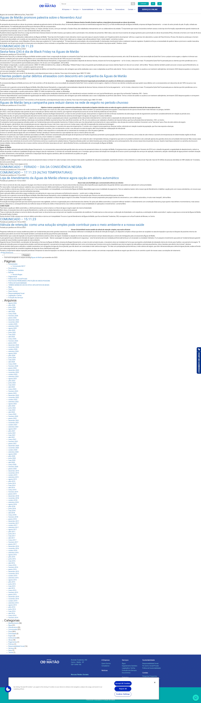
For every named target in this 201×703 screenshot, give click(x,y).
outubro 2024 (12, 349)
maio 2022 (11, 410)
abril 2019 (11, 487)
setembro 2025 (13, 326)
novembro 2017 (13, 523)
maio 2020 (11, 460)
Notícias (11, 272)
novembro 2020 (13, 448)
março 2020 (12, 464)
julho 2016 (11, 557)
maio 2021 (11, 435)
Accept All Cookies (122, 683)
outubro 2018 (12, 500)
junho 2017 (12, 534)
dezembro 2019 (13, 471)
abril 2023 (11, 387)
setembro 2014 (13, 603)
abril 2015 (11, 588)
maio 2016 (11, 561)
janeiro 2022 (12, 418)
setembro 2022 (13, 401)
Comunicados (12, 264)
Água (10, 287)
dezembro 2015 (13, 571)
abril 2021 (11, 437)
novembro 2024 (13, 347)
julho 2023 (11, 381)
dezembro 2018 (13, 496)
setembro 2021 (13, 427)
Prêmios (11, 644)
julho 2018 (11, 506)
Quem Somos (12, 291)
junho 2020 (12, 458)
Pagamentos (12, 642)
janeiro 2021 (12, 443)
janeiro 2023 (12, 393)
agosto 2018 (12, 504)
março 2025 (12, 339)
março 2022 (12, 414)
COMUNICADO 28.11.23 (16, 46)
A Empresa (106, 660)
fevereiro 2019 (13, 492)
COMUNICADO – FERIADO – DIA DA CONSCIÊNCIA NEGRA (41, 167)
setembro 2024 (13, 351)
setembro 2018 (13, 502)
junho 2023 (12, 383)
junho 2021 (12, 433)
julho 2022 (11, 406)
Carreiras (109, 9)
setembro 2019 (13, 477)
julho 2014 (11, 607)
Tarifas (10, 652)
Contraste (143, 3)
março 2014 (12, 615)
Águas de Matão (36, 257)
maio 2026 (11, 309)
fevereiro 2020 (13, 466)
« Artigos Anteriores (6, 252)
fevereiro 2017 (13, 542)
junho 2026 (12, 307)
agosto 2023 (12, 378)
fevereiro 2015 (13, 592)
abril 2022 (11, 412)
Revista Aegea (17, 274)
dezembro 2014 (13, 596)
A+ (153, 3)
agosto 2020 (12, 454)
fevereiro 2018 (13, 517)
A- (159, 3)
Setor (10, 650)
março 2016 (12, 565)
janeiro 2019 (12, 494)
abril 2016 (11, 563)
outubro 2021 (12, 425)
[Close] (154, 682)
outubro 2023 (12, 374)
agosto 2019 (12, 479)
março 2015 (12, 590)
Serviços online (150, 9)
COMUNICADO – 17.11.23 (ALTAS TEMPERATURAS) (36, 172)
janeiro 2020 (12, 469)
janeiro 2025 (12, 343)
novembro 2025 (13, 322)
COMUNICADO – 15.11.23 (18, 219)
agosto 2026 (12, 303)
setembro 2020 (13, 452)
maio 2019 (11, 485)
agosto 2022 (12, 404)
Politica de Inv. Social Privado (17, 279)
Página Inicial (12, 276)
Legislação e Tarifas (15, 295)
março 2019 (12, 490)
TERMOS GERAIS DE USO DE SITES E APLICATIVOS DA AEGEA (28, 285)
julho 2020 (11, 456)
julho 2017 (11, 531)
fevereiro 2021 (13, 441)
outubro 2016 (12, 550)
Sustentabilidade (148, 660)
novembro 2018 (13, 498)
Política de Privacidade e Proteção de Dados (100, 700)
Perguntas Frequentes (149, 676)
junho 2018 (12, 508)
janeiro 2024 (12, 368)
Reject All (123, 689)
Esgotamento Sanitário (16, 270)
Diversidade (12, 633)
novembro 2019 (13, 473)
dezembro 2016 (13, 546)
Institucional (12, 638)
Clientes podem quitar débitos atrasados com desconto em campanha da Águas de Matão (63, 76)
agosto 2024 (12, 353)
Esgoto (10, 636)
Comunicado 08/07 (19, 266)
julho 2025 (11, 330)
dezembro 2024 (13, 345)
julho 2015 (11, 582)
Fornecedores (119, 9)
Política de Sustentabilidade (17, 283)
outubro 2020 (12, 450)
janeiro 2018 (12, 519)
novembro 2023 (13, 372)
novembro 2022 (13, 397)
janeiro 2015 (12, 594)
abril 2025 (11, 337)
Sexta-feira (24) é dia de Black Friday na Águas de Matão (39, 51)
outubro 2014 (12, 601)
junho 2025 (12, 332)
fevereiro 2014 (13, 617)
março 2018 (12, 515)
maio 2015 (11, 586)
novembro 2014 (13, 599)
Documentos (12, 268)
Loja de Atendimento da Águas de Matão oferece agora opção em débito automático (59, 178)
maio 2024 (11, 360)
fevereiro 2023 (13, 391)
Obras (10, 640)
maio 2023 (11, 385)
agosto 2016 (12, 555)
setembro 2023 (13, 376)
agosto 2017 (12, 529)
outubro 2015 (12, 575)
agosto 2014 (12, 605)
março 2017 (12, 540)
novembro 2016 (13, 548)
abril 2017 (11, 538)
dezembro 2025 (13, 320)
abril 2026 (11, 311)
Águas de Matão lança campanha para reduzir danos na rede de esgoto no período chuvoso (64, 102)
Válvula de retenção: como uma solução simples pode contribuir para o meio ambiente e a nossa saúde (72, 225)
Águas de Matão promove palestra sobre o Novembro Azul (41, 17)
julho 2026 (11, 305)
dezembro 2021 (13, 420)
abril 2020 (11, 462)
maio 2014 (11, 611)
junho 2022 (12, 408)
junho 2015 (12, 584)
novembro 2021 (13, 422)
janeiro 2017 (12, 544)
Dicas (10, 631)
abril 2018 (11, 513)
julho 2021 (11, 431)
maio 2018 (11, 511)
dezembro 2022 (13, 395)
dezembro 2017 (13, 521)
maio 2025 (11, 334)
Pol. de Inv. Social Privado (150, 666)
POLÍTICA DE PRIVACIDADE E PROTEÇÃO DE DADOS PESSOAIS (29, 281)
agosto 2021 (12, 429)
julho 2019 (11, 481)
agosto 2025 (12, 328)
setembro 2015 (13, 578)
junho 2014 (12, 609)
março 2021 (12, 439)
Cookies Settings (123, 694)
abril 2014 (11, 613)
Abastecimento (13, 623)
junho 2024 (12, 357)
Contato (11, 289)
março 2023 (12, 389)
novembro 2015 (13, 573)
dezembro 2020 (13, 446)
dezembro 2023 (13, 370)
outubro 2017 (12, 525)
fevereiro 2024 (13, 366)
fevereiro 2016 (13, 567)
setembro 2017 (13, 527)
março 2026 (12, 313)
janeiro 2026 (12, 318)
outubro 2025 (12, 324)
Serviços (11, 648)
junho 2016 (12, 559)
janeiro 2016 (12, 569)
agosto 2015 (12, 580)
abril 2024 (11, 362)
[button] (8, 689)
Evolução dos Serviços (15, 297)
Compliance (105, 666)
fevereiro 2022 (13, 416)
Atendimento (12, 627)
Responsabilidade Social (16, 293)
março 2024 (12, 364)
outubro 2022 (12, 399)
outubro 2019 (12, 475)
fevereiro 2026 (13, 316)
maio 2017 (11, 536)
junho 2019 (12, 483)
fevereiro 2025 (13, 341)
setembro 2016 (13, 552)
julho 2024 (11, 355)
